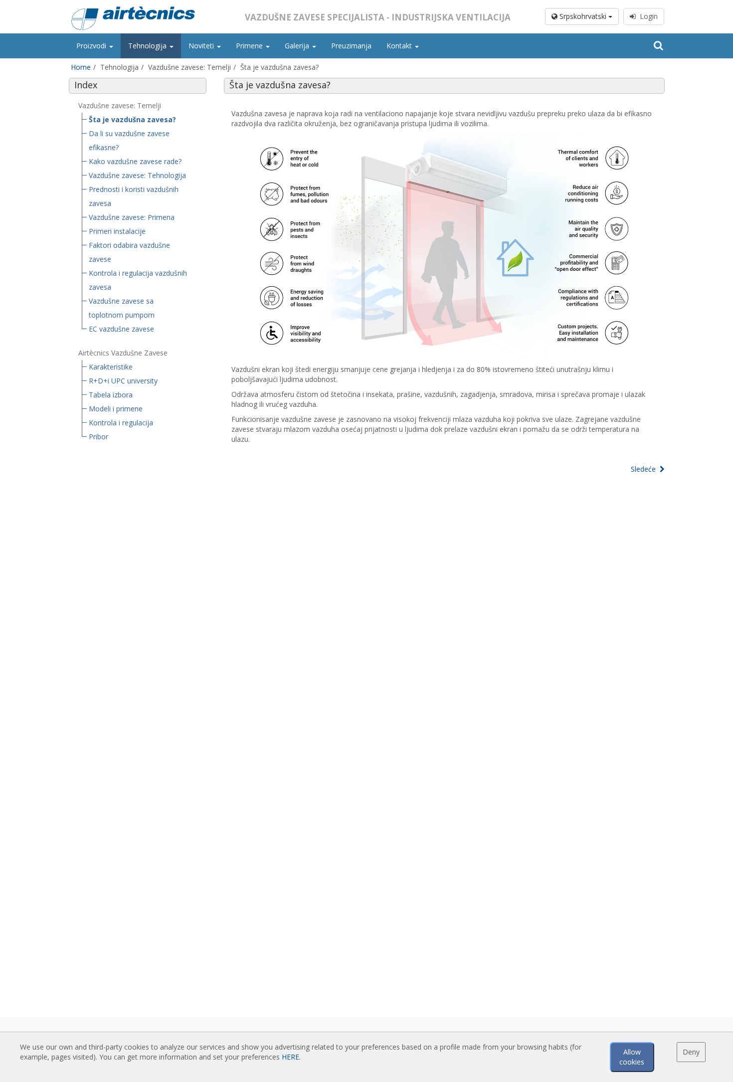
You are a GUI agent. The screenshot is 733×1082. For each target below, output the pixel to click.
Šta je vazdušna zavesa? (132, 119)
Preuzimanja (351, 45)
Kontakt (400, 45)
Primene (250, 45)
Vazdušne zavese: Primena (132, 217)
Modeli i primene (116, 408)
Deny (691, 1052)
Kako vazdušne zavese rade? (135, 161)
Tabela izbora (111, 394)
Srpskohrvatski (582, 16)
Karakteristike (111, 366)
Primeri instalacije (117, 231)
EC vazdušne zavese (121, 329)
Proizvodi (92, 45)
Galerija (298, 45)
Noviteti (202, 45)
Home (81, 67)
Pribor (98, 436)
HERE (290, 1057)
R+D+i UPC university (123, 380)
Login (647, 16)
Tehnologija (148, 45)
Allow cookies (631, 1057)
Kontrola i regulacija (121, 422)
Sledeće (645, 469)
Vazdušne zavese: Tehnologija (137, 175)
